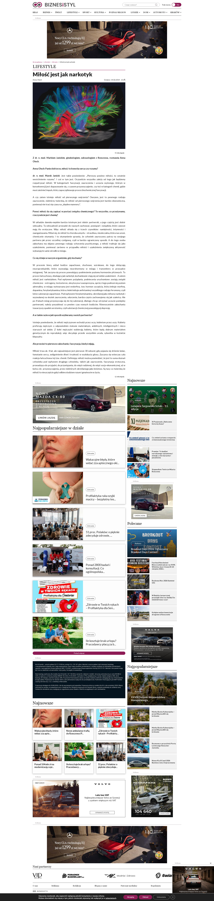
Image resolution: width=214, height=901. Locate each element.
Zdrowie (55, 62)
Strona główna (37, 62)
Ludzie (134, 12)
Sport (86, 12)
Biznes (46, 12)
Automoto (159, 12)
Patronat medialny (129, 886)
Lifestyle (72, 12)
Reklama (55, 886)
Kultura (99, 12)
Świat (58, 12)
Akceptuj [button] (130, 897)
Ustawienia (161, 897)
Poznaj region (117, 12)
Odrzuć (145, 897)
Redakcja (77, 886)
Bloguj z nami (101, 886)
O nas (35, 886)
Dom (145, 12)
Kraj (35, 12)
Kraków (174, 12)
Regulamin (156, 886)
